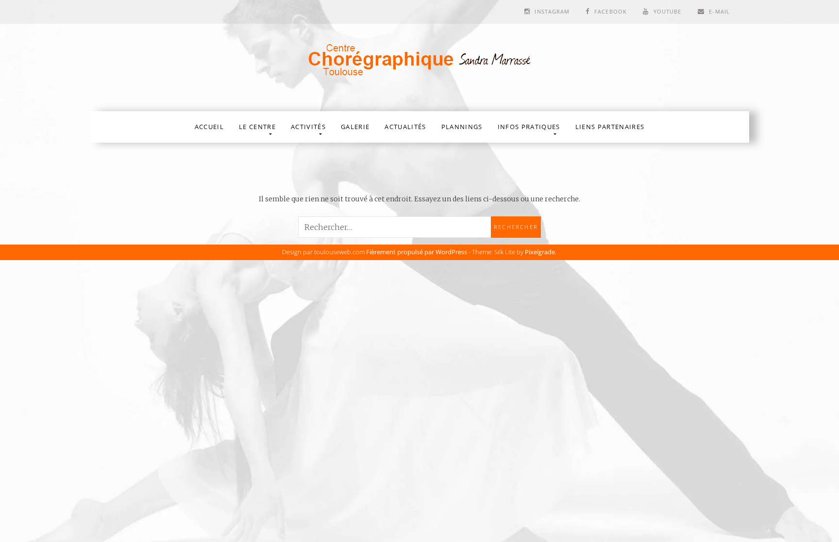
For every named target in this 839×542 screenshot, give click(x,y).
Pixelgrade (540, 251)
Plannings (462, 126)
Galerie (355, 126)
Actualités (405, 126)
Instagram (552, 11)
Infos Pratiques (529, 126)
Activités (308, 126)
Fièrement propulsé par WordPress (416, 251)
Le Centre (257, 126)
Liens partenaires (610, 126)
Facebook (610, 11)
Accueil (209, 126)
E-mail (719, 11)
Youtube (668, 11)
